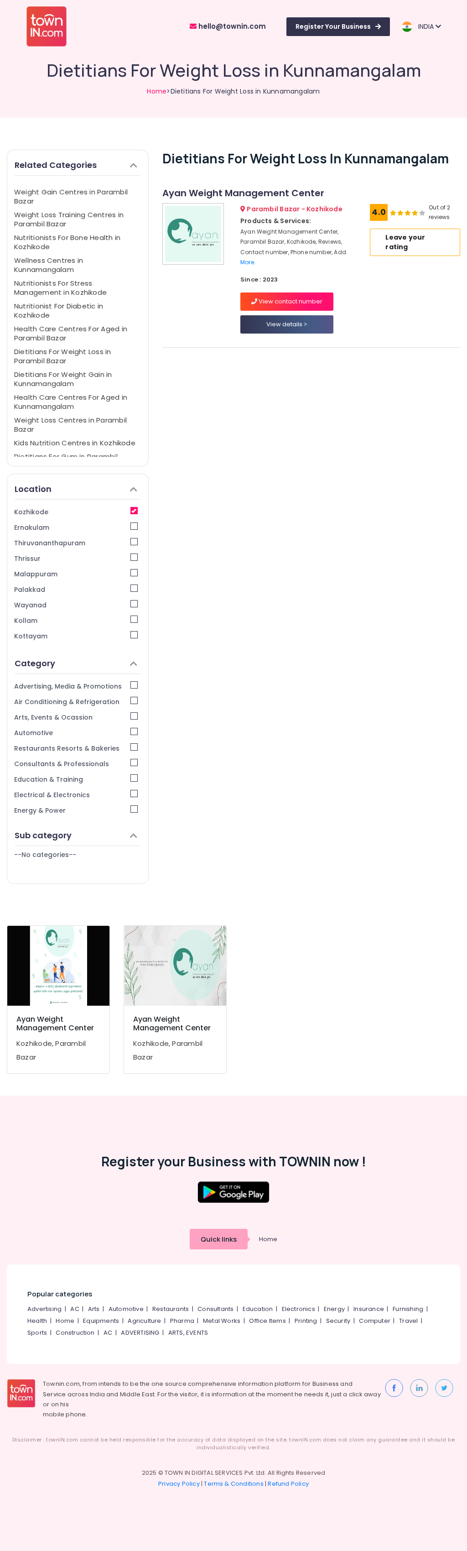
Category (35, 663)
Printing (306, 1320)
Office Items (267, 1320)
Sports (37, 1332)
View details (285, 324)
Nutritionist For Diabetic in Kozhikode (58, 310)
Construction (75, 1332)
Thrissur (27, 558)
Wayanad (30, 605)
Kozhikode (31, 512)
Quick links (219, 1239)
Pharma (182, 1320)
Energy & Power (40, 810)
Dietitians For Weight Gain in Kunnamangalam (63, 379)
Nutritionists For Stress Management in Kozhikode (60, 287)
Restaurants (170, 1309)
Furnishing (408, 1309)
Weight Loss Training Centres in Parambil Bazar (69, 219)
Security (338, 1320)
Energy (334, 1309)
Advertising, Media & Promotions (68, 686)
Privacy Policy (179, 1483)
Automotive (33, 732)
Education (258, 1309)
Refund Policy (288, 1483)
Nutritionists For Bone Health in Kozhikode (67, 242)
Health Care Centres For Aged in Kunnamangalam (70, 401)
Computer (374, 1320)
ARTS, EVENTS (188, 1332)
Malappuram (35, 574)
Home (156, 91)
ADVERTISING (140, 1332)
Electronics (298, 1309)
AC (74, 1309)
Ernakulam (31, 527)
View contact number (289, 301)
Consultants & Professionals (61, 763)
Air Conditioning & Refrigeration (66, 701)
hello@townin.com (231, 26)
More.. (248, 262)
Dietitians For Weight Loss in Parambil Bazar (62, 356)
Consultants (215, 1309)
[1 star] (415, 212)
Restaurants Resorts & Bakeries (66, 748)
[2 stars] (422, 212)
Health (37, 1320)
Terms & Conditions (234, 1483)
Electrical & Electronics (52, 794)
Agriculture (144, 1320)
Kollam (25, 620)
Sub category (43, 835)
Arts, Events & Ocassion (53, 717)
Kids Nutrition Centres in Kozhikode (74, 443)
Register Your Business (333, 26)
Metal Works (221, 1320)
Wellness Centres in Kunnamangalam (48, 265)
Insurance (368, 1309)
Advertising (44, 1309)
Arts (94, 1309)
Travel (408, 1320)
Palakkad (29, 589)
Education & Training (48, 779)
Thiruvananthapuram (49, 543)
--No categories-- (45, 854)
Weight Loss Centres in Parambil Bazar (70, 424)
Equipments (101, 1320)
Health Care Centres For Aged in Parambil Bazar (70, 333)
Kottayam (30, 636)
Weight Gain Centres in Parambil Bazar (71, 196)
